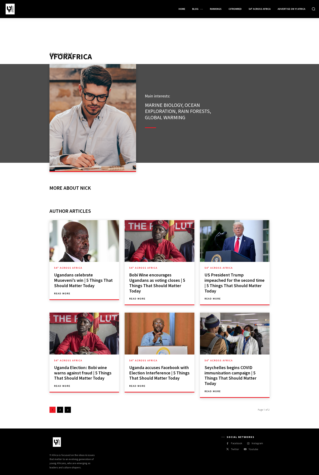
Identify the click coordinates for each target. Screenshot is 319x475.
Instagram (257, 443)
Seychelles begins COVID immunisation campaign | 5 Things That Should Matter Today (230, 375)
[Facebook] (227, 443)
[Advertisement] (159, 41)
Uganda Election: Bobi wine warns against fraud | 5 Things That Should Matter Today (83, 373)
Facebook (236, 443)
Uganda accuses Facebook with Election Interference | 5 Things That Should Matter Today (159, 373)
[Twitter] (227, 449)
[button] (313, 9)
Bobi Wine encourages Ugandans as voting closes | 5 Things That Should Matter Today (157, 283)
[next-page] (68, 410)
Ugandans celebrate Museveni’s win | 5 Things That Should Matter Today (83, 280)
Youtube (253, 449)
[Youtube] (245, 449)
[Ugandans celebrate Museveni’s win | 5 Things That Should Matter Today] (84, 241)
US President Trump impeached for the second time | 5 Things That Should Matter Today (235, 283)
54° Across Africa (68, 267)
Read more (62, 293)
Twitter (235, 449)
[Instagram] (248, 443)
